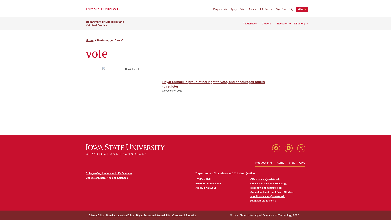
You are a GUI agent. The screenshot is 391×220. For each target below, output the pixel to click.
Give (300, 9)
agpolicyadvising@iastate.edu (267, 196)
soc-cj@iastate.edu (269, 179)
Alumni (252, 9)
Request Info (220, 9)
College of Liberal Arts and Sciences (107, 178)
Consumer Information (184, 215)
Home (89, 40)
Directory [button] (299, 23)
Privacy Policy (96, 215)
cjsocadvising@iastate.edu (266, 188)
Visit (242, 9)
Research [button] (282, 23)
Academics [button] (249, 23)
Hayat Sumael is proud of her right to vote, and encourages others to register (213, 84)
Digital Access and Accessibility (153, 215)
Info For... (265, 9)
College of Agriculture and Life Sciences (109, 173)
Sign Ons (281, 9)
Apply (233, 9)
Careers (266, 23)
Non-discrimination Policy (120, 215)
